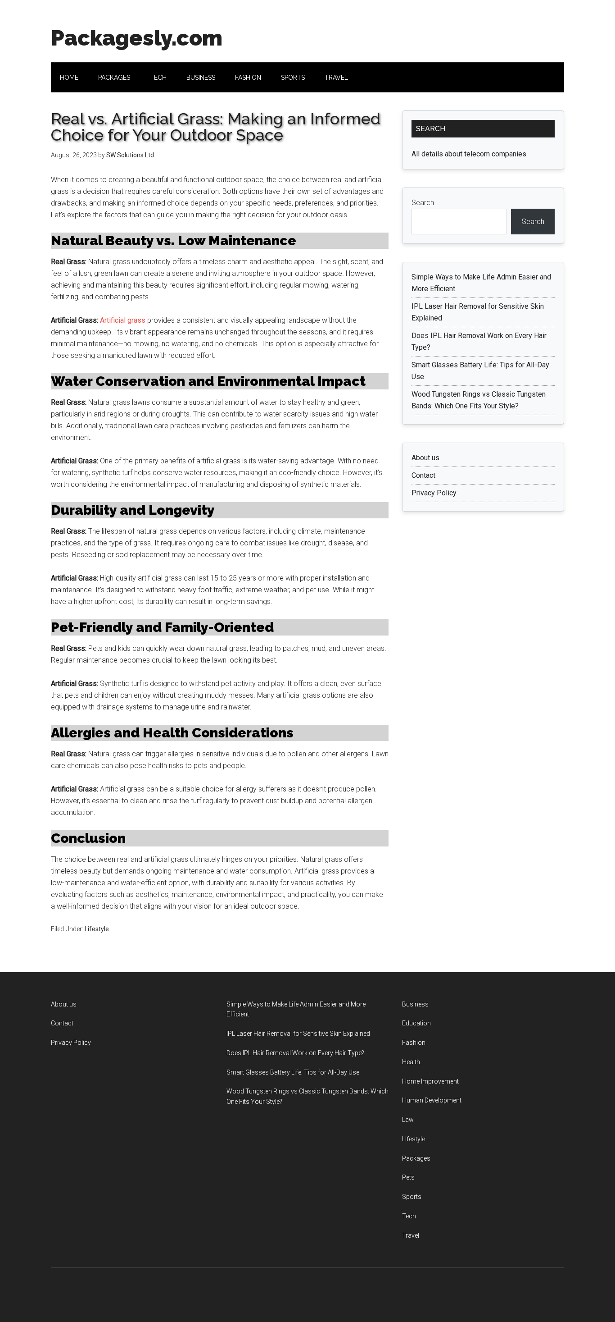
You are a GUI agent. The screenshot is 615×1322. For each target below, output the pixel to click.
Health (411, 1062)
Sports (411, 1196)
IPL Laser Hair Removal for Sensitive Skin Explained (298, 1033)
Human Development (431, 1100)
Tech (409, 1216)
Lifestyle (97, 929)
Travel (410, 1235)
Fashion (413, 1042)
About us (425, 457)
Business (415, 1004)
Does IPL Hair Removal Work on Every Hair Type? (295, 1053)
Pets (408, 1177)
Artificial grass (122, 320)
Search (423, 202)
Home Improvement (430, 1081)
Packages (416, 1158)
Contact (423, 475)
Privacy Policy (434, 493)
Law (408, 1119)
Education (416, 1023)
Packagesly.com (136, 37)
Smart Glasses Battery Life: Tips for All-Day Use (292, 1072)
